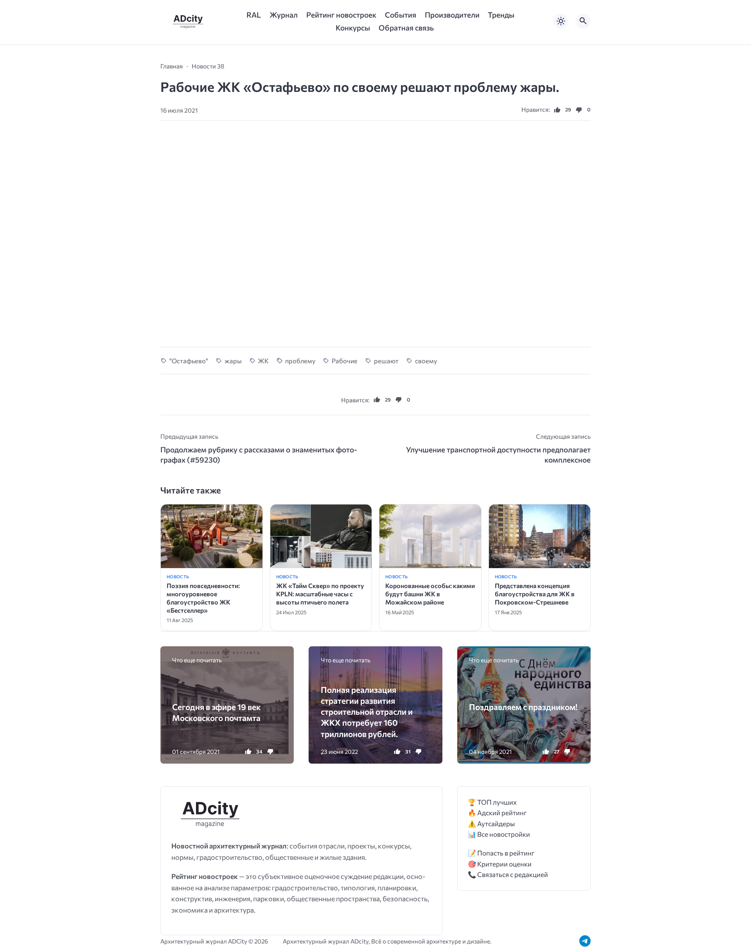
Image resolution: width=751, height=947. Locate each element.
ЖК (263, 360)
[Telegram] (585, 941)
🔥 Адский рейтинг (497, 813)
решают (386, 360)
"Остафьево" (188, 360)
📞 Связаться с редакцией (508, 874)
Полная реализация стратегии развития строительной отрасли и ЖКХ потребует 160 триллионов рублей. (367, 712)
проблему (300, 360)
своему (426, 360)
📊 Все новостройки (499, 834)
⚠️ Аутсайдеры (491, 824)
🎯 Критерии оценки (500, 864)
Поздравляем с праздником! (523, 707)
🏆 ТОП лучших (492, 802)
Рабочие (345, 360)
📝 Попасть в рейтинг (501, 853)
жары (233, 360)
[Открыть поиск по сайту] (583, 21)
